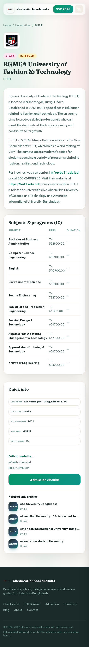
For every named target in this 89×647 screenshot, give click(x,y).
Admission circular (44, 480)
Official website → (21, 456)
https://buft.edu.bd (23, 184)
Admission (52, 604)
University (70, 604)
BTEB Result (32, 604)
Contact (32, 610)
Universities (23, 25)
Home (7, 25)
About (18, 610)
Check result (11, 604)
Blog (6, 610)
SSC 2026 (63, 9)
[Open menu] (79, 9)
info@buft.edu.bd (64, 172)
